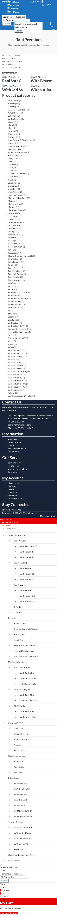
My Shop (12, 486)
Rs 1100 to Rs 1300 (17, 292)
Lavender (12, 183)
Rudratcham (13, 307)
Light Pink (12, 189)
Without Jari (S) (15, 377)
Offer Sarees (14, 222)
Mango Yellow (14, 204)
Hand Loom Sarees (16, 173)
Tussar (11, 335)
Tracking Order (15, 498)
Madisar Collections (17, 198)
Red (10, 283)
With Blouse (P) (15, 350)
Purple (11, 265)
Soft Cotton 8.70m (16, 326)
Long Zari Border (15, 195)
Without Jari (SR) (15, 380)
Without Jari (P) (15, 374)
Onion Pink (13, 228)
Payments (12, 472)
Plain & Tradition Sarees (19, 256)
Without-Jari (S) (15, 390)
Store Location (14, 442)
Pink (10, 249)
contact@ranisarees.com (19, 424)
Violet (11, 341)
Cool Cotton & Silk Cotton (20, 140)
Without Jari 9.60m (16, 387)
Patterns (12, 237)
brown (11, 131)
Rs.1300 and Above (17, 298)
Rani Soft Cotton (16, 274)
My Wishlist (13, 495)
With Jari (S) (13, 356)
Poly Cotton (13, 259)
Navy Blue (12, 216)
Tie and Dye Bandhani (18, 332)
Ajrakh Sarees (14, 112)
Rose (10, 289)
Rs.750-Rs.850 (14, 301)
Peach (11, 240)
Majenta (11, 201)
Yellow (11, 393)
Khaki (10, 179)
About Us (12, 439)
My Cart (11, 489)
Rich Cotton (13, 286)
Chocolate (13, 134)
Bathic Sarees (14, 119)
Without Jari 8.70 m (17, 383)
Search (19, 30)
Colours (11, 137)
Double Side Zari (15, 146)
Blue (10, 128)
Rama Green (13, 268)
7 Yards (11, 106)
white (10, 344)
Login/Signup (6, 522)
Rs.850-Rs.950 (14, 304)
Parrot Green (14, 234)
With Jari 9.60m (15, 368)
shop (16, 45)
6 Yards (11, 103)
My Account (13, 483)
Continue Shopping (9, 913)
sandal (11, 313)
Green (11, 164)
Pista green (13, 253)
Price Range (13, 262)
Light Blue (12, 186)
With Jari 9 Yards (15, 365)
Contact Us (13, 445)
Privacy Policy (14, 462)
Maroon (11, 207)
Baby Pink (12, 116)
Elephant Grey (14, 149)
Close (15, 522)
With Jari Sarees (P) (17, 371)
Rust (10, 310)
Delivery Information (17, 469)
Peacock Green (15, 246)
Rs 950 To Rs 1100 (16, 295)
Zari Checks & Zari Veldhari (20, 396)
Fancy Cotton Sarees (17, 152)
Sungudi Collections (27, 45)
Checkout (12, 492)
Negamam (12, 219)
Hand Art (12, 170)
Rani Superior (14, 280)
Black (10, 125)
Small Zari (12, 320)
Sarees (11, 316)
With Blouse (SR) (15, 353)
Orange (11, 231)
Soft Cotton (13, 323)
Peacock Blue (14, 243)
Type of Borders (15, 338)
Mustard (12, 213)
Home (11, 45)
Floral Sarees (14, 155)
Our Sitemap (14, 451)
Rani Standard (14, 277)
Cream (11, 143)
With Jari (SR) (14, 359)
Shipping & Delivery (17, 448)
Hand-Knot (13, 176)
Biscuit (11, 122)
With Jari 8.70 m (15, 362)
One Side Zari (14, 225)
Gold (10, 161)
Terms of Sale (14, 466)
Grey (10, 167)
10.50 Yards (13, 100)
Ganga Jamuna (14, 158)
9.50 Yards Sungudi (16, 109)
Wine (10, 347)
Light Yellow (13, 192)
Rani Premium (14, 271)
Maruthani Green (16, 210)
